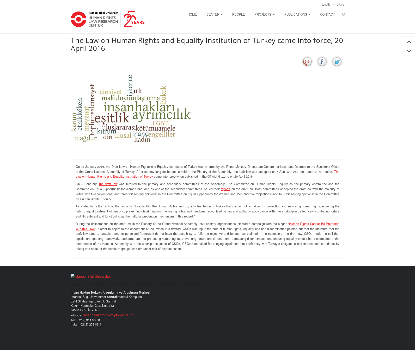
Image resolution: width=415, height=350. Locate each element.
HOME (192, 14)
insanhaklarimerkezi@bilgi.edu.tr (108, 315)
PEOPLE (238, 14)
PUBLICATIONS (296, 14)
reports (225, 189)
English (327, 4)
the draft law (108, 183)
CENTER (213, 14)
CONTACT (327, 14)
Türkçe (339, 4)
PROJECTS (263, 14)
